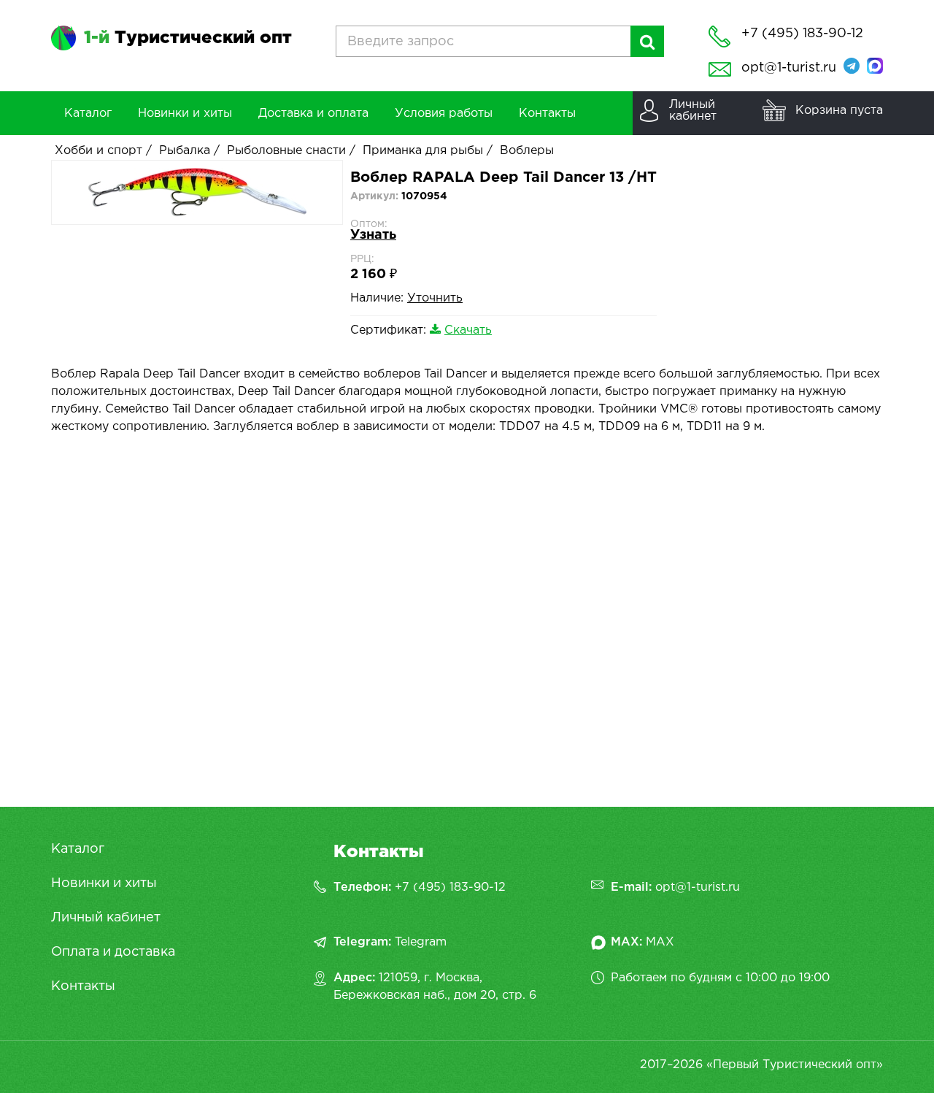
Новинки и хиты (104, 883)
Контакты (83, 986)
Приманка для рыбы (423, 150)
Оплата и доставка (113, 952)
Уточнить (435, 298)
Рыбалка (184, 150)
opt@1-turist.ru (788, 68)
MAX (660, 942)
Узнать (373, 235)
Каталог (77, 849)
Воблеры (527, 150)
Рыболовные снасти (286, 150)
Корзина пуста (839, 110)
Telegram (421, 942)
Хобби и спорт (98, 150)
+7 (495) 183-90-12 (450, 887)
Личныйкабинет (693, 110)
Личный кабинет (106, 918)
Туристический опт (188, 38)
